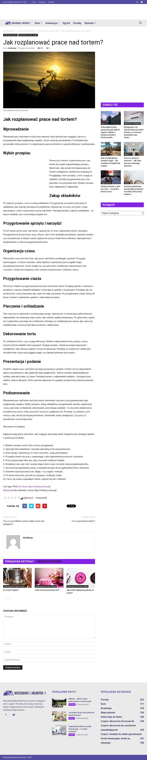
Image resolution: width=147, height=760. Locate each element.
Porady (77, 23)
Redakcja (12, 48)
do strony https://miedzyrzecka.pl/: (35, 486)
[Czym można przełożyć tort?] (49, 578)
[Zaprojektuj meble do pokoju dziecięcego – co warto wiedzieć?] (59, 730)
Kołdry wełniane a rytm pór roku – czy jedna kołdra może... (110, 189)
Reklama (42, 2)
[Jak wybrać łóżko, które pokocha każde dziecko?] (59, 716)
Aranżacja (51, 23)
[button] (140, 23)
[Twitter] (142, 2)
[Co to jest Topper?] (17, 578)
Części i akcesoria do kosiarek (117, 721)
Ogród (66, 23)
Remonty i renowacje (132, 124)
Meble (127, 154)
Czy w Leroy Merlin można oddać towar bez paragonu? (24, 522)
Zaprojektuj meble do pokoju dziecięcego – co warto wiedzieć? (80, 729)
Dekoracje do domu (10, 35)
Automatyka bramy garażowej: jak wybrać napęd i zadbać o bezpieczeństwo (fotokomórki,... (110, 132)
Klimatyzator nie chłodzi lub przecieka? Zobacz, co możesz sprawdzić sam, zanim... (134, 132)
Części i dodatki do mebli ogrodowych (121, 734)
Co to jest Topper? (11, 590)
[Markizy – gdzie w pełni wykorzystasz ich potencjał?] (59, 702)
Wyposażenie (106, 183)
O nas (34, 2)
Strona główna (9, 31)
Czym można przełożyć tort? (47, 590)
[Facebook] (137, 2)
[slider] (11, 497)
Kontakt (51, 2)
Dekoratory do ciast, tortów (28, 35)
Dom (37, 23)
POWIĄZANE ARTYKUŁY (19, 561)
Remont (89, 23)
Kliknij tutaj (8, 490)
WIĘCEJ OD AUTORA (49, 561)
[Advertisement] (73, 11)
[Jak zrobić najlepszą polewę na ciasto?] (80, 578)
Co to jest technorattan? (83, 521)
